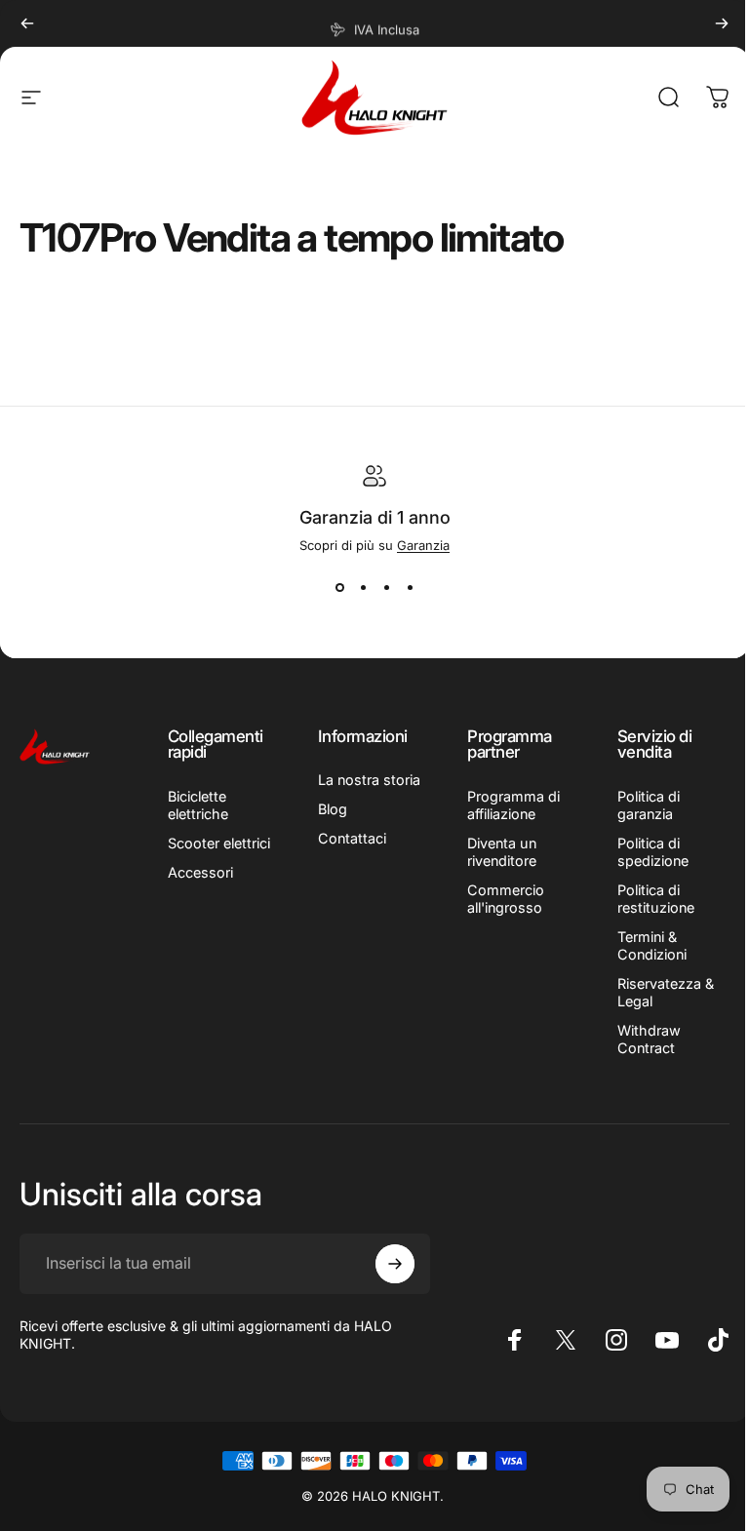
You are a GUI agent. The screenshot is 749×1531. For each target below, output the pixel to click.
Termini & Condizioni (652, 945)
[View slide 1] (339, 588)
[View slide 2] (362, 588)
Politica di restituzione (655, 899)
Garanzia (423, 545)
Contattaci (352, 838)
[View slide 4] (409, 588)
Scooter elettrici (219, 843)
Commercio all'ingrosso (505, 899)
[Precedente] (27, 23)
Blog (332, 809)
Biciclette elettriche (198, 805)
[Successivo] (721, 23)
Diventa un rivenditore (501, 852)
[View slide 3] (386, 588)
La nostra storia (369, 779)
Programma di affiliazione (513, 805)
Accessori (200, 872)
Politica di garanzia (648, 805)
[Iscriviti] (394, 1263)
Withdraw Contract (649, 1039)
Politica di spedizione (653, 852)
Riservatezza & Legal (665, 992)
